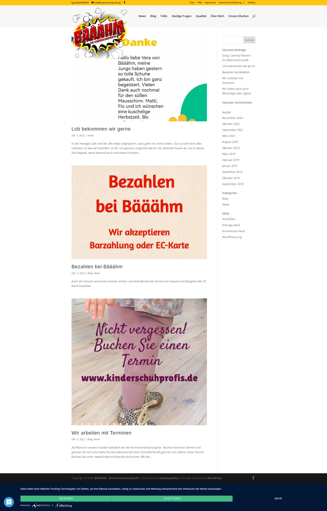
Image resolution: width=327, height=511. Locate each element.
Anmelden (228, 219)
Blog (153, 16)
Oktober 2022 (231, 124)
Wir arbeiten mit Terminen (101, 433)
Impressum (210, 3)
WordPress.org (232, 237)
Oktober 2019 (231, 148)
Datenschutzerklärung (230, 3)
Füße (164, 16)
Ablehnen (66, 498)
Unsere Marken (239, 16)
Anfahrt (251, 3)
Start (192, 3)
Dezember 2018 (232, 172)
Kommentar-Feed (233, 231)
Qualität (201, 16)
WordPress (215, 478)
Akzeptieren (172, 498)
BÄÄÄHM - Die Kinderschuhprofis (117, 478)
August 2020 (230, 142)
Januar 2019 (229, 166)
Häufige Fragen (181, 16)
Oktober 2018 (231, 178)
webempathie (169, 478)
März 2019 (228, 154)
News (142, 16)
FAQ (200, 3)
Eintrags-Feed (231, 225)
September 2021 (232, 130)
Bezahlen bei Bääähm (97, 266)
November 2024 (232, 118)
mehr (278, 498)
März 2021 (228, 136)
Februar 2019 (230, 160)
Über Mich (217, 16)
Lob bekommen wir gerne (101, 129)
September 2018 (232, 184)
